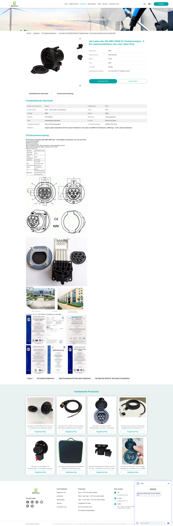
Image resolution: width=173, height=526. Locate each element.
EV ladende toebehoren (49, 33)
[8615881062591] (41, 502)
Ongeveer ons (61, 492)
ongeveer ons (73, 4)
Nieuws (59, 503)
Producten (36, 33)
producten (83, 4)
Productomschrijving (65, 93)
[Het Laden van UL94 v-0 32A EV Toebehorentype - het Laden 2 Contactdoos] (102, 410)
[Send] (168, 523)
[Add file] (137, 523)
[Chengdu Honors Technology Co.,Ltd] (14, 4)
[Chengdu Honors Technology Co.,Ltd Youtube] (37, 502)
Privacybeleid (30, 524)
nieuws (105, 4)
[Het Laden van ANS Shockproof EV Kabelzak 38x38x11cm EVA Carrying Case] (71, 451)
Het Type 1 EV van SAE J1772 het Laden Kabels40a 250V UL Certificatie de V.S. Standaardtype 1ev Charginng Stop (132, 427)
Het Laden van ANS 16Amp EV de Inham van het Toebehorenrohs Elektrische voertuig (40, 427)
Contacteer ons (61, 507)
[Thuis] (36, 493)
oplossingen (92, 4)
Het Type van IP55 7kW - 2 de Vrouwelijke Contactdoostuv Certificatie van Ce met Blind (132, 467)
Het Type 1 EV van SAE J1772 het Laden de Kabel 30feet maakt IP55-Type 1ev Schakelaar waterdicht (71, 427)
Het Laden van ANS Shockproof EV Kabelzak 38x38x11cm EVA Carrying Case (71, 467)
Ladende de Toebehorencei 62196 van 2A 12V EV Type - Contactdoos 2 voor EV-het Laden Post (102, 467)
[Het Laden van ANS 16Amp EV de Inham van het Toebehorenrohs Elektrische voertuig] (40, 410)
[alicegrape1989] (32, 506)
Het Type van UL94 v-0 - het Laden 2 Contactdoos (112, 378)
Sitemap (37, 524)
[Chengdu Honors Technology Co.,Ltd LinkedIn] (32, 502)
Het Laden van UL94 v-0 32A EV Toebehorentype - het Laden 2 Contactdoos (101, 427)
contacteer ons (114, 4)
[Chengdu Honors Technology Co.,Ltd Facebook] (27, 502)
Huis (66, 4)
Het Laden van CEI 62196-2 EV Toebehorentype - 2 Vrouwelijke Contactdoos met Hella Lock (40, 467)
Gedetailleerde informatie (38, 93)
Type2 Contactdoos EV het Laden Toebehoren (75, 378)
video (99, 4)
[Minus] (168, 483)
